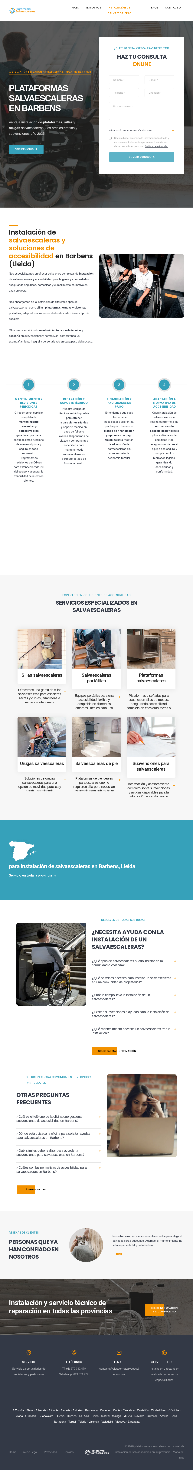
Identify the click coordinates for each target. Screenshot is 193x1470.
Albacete (41, 1410)
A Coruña (18, 1410)
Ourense (152, 1416)
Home (12, 1452)
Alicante (53, 1410)
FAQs (154, 7)
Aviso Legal (30, 1452)
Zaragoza (133, 1421)
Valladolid (107, 1421)
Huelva (60, 1416)
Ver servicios (24, 149)
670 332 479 (78, 1368)
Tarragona (60, 1421)
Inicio (75, 7)
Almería (65, 1410)
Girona (19, 1416)
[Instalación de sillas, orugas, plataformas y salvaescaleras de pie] (96, 1451)
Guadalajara (45, 1416)
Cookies (69, 1452)
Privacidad (50, 1452)
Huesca (72, 1416)
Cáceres (105, 1410)
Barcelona (91, 1410)
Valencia (94, 1421)
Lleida (95, 1416)
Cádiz (116, 1410)
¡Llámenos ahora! (35, 1189)
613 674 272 (80, 1374)
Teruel (72, 1421)
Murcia (127, 1416)
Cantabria (129, 1410)
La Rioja (84, 1416)
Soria (174, 1416)
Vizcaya (120, 1421)
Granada (30, 1416)
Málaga (116, 1416)
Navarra (139, 1416)
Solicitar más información (117, 1051)
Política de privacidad (156, 146)
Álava (29, 1410)
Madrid (105, 1416)
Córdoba (173, 1410)
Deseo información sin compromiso (164, 1310)
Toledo (82, 1421)
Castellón (143, 1410)
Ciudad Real (158, 1410)
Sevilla (164, 1416)
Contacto (173, 7)
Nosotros (93, 7)
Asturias (78, 1410)
